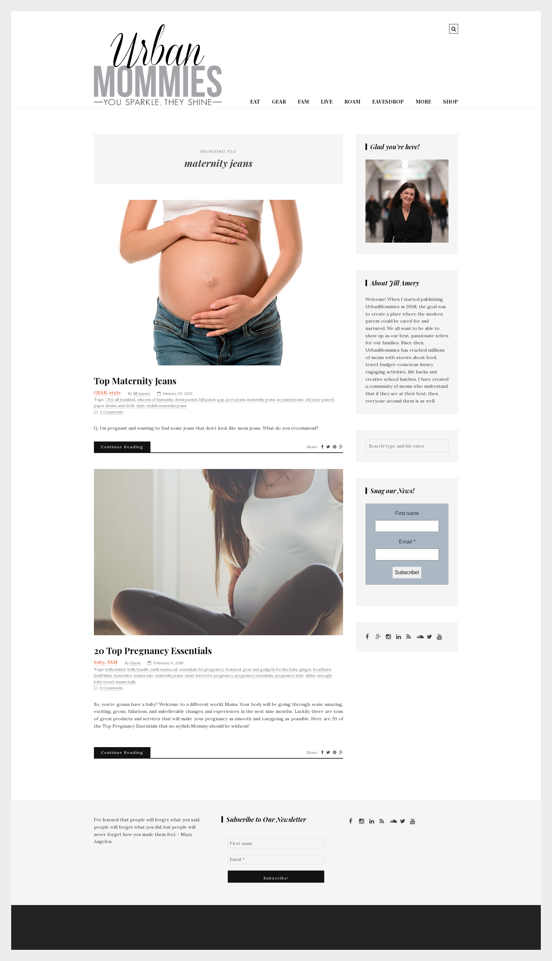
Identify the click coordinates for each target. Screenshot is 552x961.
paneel (328, 399)
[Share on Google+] (341, 446)
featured (233, 669)
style (115, 392)
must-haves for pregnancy (209, 675)
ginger (305, 669)
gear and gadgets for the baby (270, 669)
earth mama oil (163, 669)
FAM (303, 101)
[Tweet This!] (328, 446)
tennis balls (126, 681)
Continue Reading (122, 446)
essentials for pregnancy (201, 669)
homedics (123, 675)
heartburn (322, 669)
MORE (423, 101)
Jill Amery (141, 393)
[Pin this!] (334, 446)
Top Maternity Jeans (135, 381)
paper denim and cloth (114, 405)
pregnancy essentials (254, 675)
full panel (207, 399)
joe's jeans (235, 399)
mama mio (143, 675)
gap (220, 399)
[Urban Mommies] (158, 104)
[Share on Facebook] (322, 446)
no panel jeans (290, 399)
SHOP (450, 101)
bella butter (115, 669)
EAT (255, 101)
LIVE (327, 101)
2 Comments (111, 412)
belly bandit (137, 669)
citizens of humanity (155, 399)
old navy (312, 399)
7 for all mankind (120, 399)
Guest (135, 662)
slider (310, 675)
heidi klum (103, 675)
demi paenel (186, 399)
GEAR (279, 101)
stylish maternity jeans (167, 405)
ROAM (352, 101)
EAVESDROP (388, 101)
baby (99, 662)
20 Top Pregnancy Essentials (153, 650)
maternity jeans (261, 399)
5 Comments (111, 687)
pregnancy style (289, 675)
